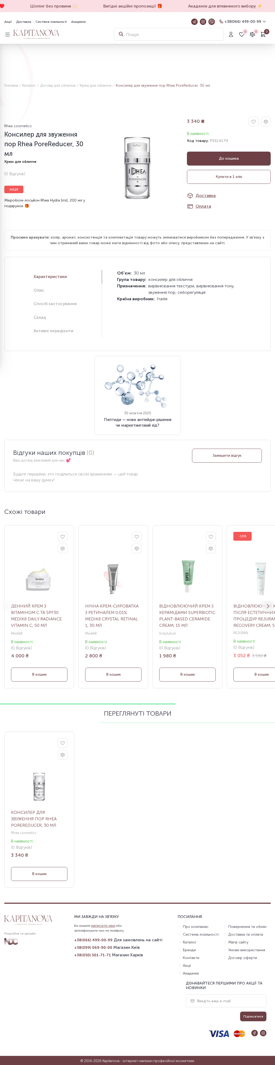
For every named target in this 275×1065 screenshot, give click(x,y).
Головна (11, 85)
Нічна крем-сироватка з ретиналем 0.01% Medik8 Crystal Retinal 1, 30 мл (112, 615)
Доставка (23, 22)
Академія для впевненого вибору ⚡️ (219, 6)
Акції (8, 22)
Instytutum (167, 633)
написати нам (103, 925)
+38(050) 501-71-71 (92, 955)
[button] (268, 606)
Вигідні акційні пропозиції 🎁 (126, 6)
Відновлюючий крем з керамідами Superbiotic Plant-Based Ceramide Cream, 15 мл (187, 615)
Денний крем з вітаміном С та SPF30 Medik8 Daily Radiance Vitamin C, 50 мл (36, 615)
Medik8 (17, 633)
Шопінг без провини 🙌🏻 (47, 6)
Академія (78, 22)
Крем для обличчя (95, 85)
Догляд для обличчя (57, 85)
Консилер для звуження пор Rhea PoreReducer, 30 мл (34, 819)
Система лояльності (51, 22)
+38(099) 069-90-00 (93, 947)
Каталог (29, 85)
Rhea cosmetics (18, 126)
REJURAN (240, 633)
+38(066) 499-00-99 (243, 21)
